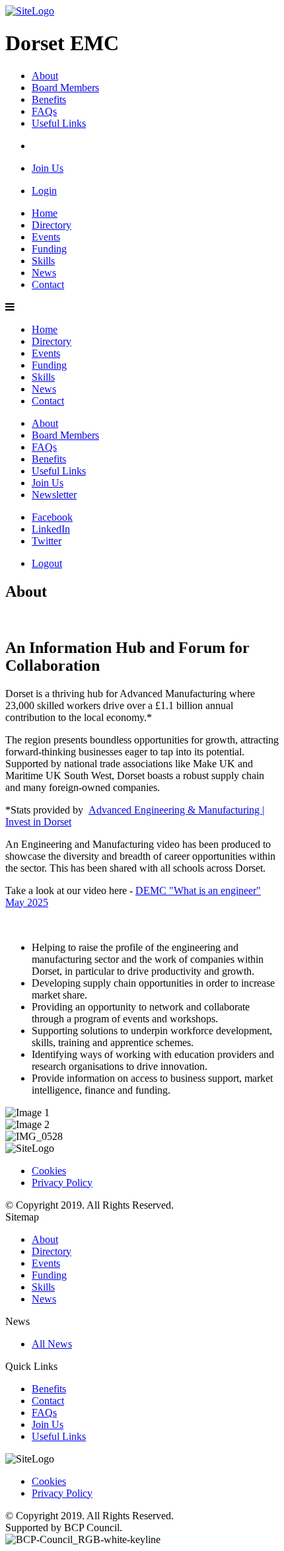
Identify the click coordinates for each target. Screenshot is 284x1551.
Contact (48, 284)
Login (44, 190)
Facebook (52, 517)
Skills (43, 260)
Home (44, 213)
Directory (51, 225)
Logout (47, 563)
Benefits (49, 99)
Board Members (65, 87)
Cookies (49, 1170)
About (45, 75)
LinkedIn (51, 529)
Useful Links (59, 123)
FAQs (44, 111)
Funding (49, 248)
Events (46, 237)
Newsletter (54, 494)
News (44, 272)
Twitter (46, 541)
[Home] (29, 11)
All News (52, 1343)
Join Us (47, 168)
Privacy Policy (62, 1182)
